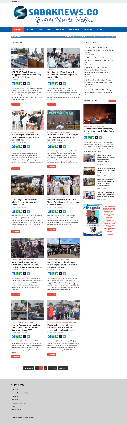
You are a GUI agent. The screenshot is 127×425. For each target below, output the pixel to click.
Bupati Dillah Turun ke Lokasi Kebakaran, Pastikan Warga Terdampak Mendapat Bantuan (61, 327)
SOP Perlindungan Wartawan (21, 393)
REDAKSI (15, 389)
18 (55, 368)
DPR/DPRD (21, 69)
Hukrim (99, 29)
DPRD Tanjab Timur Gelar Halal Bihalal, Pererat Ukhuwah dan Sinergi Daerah (25, 202)
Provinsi (30, 29)
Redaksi (24, 80)
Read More (15, 104)
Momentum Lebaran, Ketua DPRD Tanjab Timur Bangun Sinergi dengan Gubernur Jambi (63, 202)
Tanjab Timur (74, 29)
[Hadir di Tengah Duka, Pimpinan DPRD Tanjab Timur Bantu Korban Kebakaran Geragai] (63, 248)
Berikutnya (62, 368)
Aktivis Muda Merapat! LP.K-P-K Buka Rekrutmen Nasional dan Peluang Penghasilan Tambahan (84, 37)
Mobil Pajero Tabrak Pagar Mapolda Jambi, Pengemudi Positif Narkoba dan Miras (105, 194)
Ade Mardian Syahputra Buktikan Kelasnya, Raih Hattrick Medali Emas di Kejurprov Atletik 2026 (99, 60)
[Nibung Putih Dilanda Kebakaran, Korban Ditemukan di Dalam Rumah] (99, 105)
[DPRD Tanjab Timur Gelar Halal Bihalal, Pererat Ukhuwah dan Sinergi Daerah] (27, 185)
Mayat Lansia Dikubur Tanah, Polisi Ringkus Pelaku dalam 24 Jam (106, 170)
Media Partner (16, 409)
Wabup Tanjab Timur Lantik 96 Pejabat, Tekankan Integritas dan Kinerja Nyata (25, 137)
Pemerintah (88, 29)
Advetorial (18, 29)
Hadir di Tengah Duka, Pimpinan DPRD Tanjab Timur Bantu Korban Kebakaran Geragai (62, 264)
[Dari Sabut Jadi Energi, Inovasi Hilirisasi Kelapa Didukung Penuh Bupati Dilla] (63, 58)
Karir (13, 406)
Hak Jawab (15, 399)
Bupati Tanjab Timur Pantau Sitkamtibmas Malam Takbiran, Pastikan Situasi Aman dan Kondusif (27, 264)
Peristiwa (65, 322)
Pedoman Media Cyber (19, 403)
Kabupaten (60, 29)
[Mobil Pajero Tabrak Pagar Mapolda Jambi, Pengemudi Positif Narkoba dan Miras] (89, 192)
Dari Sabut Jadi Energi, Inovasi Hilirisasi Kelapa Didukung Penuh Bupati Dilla (62, 74)
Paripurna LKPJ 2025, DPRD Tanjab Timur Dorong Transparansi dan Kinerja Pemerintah (62, 137)
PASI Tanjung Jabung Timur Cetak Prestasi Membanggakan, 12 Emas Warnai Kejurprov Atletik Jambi (98, 82)
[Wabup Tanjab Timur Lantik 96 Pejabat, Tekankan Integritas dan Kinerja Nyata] (27, 120)
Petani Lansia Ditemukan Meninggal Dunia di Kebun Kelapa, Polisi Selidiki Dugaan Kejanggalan (105, 182)
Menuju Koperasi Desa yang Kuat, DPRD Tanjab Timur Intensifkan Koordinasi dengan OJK (26, 327)
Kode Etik (15, 396)
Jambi (40, 29)
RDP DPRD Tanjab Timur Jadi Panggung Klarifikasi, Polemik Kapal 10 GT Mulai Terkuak (27, 74)
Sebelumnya (29, 368)
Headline (86, 126)
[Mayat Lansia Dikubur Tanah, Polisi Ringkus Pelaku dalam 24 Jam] (89, 168)
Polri (49, 29)
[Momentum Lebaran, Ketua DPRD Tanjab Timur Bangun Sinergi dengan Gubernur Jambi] (63, 185)
